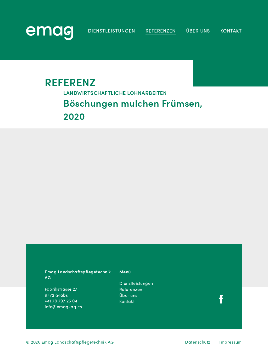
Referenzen (161, 30)
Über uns (198, 30)
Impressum (230, 342)
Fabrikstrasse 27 (61, 289)
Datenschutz (197, 342)
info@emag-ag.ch (63, 307)
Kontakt (231, 30)
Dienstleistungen (111, 30)
